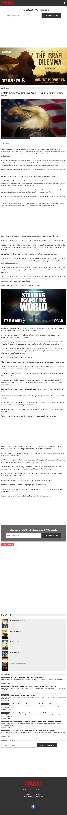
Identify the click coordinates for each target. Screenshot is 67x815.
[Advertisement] (33, 34)
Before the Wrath (15, 652)
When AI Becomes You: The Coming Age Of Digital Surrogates (24, 677)
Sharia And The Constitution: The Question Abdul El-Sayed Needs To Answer (29, 686)
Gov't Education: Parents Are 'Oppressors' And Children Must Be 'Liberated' (28, 730)
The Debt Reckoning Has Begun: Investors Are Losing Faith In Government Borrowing (31, 721)
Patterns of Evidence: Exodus (18, 663)
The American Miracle (16, 642)
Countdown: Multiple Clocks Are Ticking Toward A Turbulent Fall (25, 713)
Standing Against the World (17, 620)
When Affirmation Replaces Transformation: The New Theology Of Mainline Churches (31, 704)
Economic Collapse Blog (24, 496)
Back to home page (8, 544)
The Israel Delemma (15, 631)
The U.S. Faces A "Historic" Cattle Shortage (19, 695)
